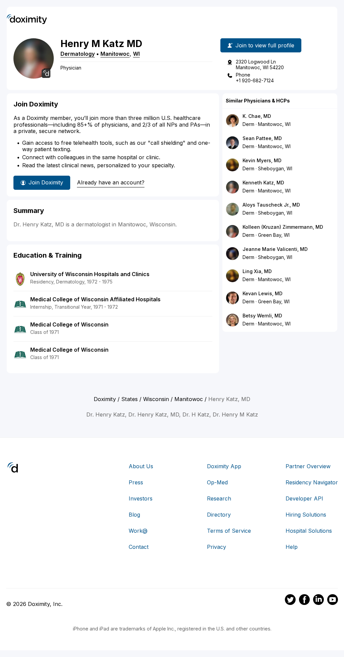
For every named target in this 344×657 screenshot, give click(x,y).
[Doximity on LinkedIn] (318, 601)
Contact (138, 546)
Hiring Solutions (306, 514)
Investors (141, 498)
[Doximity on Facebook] (304, 601)
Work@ (138, 530)
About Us (141, 466)
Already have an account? (110, 182)
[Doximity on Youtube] (332, 601)
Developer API (304, 498)
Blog (134, 514)
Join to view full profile (264, 45)
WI (136, 53)
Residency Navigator (312, 482)
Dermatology (77, 53)
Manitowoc (115, 53)
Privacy (216, 546)
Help (292, 546)
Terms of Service (229, 530)
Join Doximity (46, 182)
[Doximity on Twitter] (290, 601)
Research (219, 498)
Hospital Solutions (309, 530)
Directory (219, 514)
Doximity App (224, 466)
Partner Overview (308, 466)
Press (136, 482)
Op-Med (217, 482)
